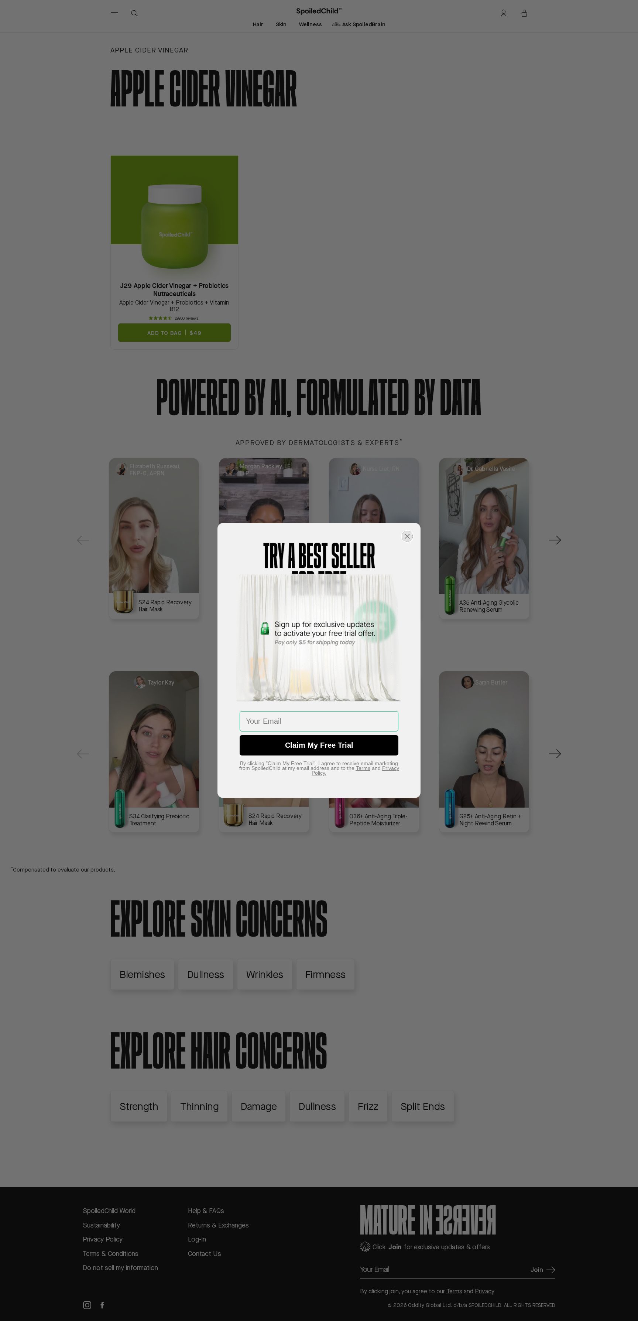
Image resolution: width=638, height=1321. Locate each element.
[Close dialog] (407, 536)
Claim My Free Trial (319, 745)
